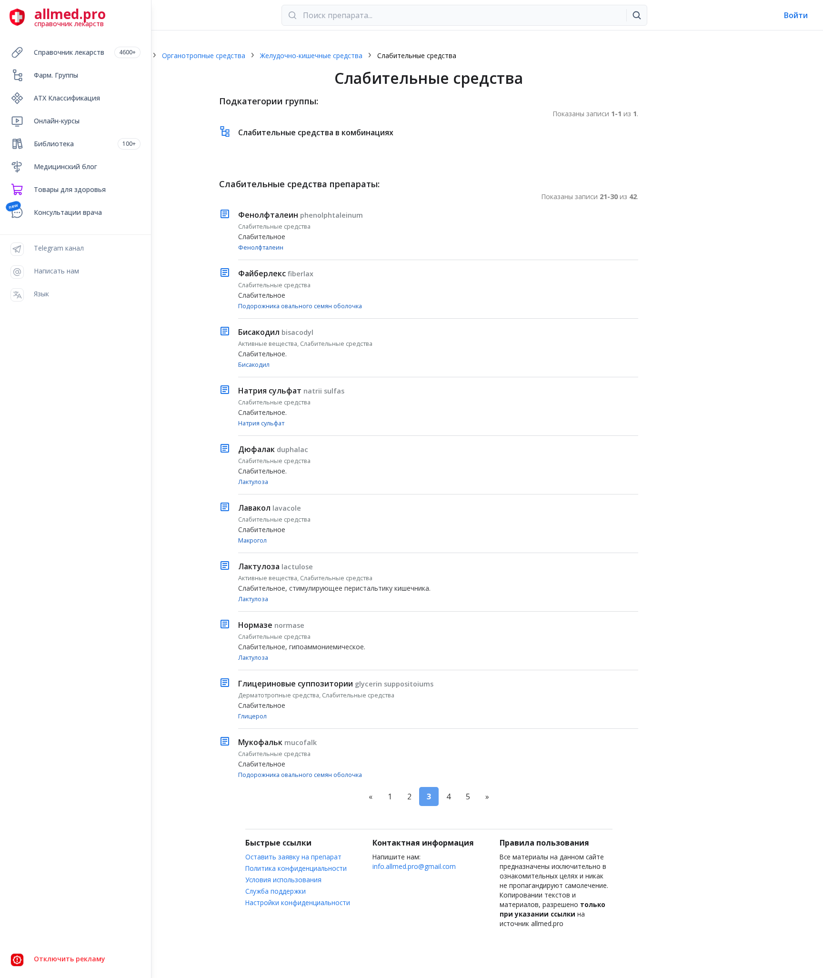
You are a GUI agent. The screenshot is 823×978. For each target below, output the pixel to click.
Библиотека (85, 143)
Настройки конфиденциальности (297, 902)
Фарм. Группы (56, 75)
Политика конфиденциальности (296, 868)
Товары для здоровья (70, 189)
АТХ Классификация (67, 97)
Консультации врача (68, 212)
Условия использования (283, 879)
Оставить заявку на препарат (293, 856)
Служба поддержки (275, 891)
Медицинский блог (65, 166)
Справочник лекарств (85, 52)
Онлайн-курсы (57, 120)
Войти (796, 15)
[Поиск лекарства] (637, 15)
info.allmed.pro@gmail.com (414, 866)
